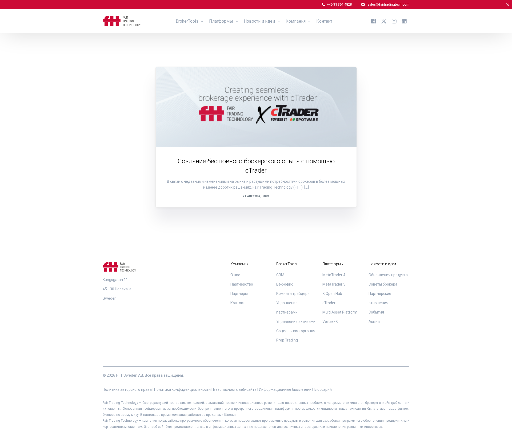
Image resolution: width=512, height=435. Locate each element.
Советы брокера (383, 284)
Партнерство (241, 284)
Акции (374, 321)
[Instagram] (394, 20)
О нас (235, 275)
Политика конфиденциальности (182, 389)
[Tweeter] (384, 20)
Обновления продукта (388, 275)
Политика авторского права (127, 389)
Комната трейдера (293, 293)
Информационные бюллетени (285, 389)
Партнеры (239, 293)
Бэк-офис (284, 284)
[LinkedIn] (404, 20)
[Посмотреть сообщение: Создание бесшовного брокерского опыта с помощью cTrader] (256, 107)
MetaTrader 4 (333, 275)
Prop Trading (287, 340)
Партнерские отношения (189, 78)
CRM (280, 275)
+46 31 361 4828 (339, 4)
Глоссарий (323, 389)
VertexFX (330, 321)
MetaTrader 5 (333, 284)
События (376, 312)
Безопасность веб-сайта (235, 389)
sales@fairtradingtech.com (388, 4)
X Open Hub (332, 293)
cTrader (328, 303)
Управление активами (295, 321)
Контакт (237, 303)
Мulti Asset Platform (339, 312)
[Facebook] (374, 20)
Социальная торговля (295, 331)
